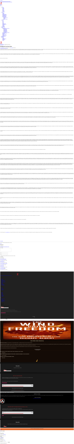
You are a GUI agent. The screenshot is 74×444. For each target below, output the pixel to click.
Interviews (3, 10)
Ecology (3, 13)
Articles (3, 7)
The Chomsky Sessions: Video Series (6, 32)
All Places (3, 26)
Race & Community (4, 16)
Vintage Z (3, 35)
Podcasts (3, 8)
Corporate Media (4, 15)
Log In (1, 436)
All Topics (3, 19)
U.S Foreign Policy (5, 31)
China (3, 22)
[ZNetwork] (1, 43)
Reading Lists (4, 33)
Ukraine (3, 25)
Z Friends (3, 38)
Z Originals (4, 11)
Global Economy (5, 30)
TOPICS (2, 12)
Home (0, 44)
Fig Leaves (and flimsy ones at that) (3, 263)
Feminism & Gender (4, 14)
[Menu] (0, 41)
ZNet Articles (3, 44)
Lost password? (1, 437)
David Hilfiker (2, 260)
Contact (3, 40)
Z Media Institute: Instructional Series (6, 28)
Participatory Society (5, 17)
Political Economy (5, 29)
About (0, 297)
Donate (1, 4)
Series (3, 9)
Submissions (4, 39)
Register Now (4, 434)
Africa (3, 20)
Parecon (4, 18)
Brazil (3, 21)
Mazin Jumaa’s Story (2, 261)
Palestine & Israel (4, 23)
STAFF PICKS (2, 36)
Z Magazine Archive (4, 34)
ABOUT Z (2, 37)
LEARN (2, 27)
